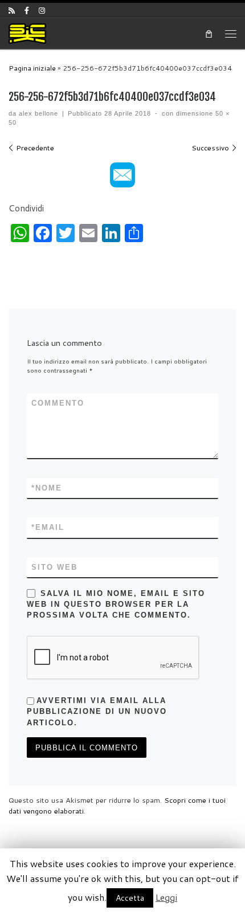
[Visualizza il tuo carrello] (208, 33)
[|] (27, 33)
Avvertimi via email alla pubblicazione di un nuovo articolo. (97, 711)
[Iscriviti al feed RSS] (12, 10)
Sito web (54, 567)
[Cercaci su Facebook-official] (26, 10)
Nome (46, 488)
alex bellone (38, 113)
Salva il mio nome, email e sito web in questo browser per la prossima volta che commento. (116, 604)
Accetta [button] (130, 898)
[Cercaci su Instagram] (42, 10)
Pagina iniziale (32, 68)
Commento (57, 403)
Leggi (166, 897)
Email (47, 527)
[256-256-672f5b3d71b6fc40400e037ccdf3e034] (122, 175)
